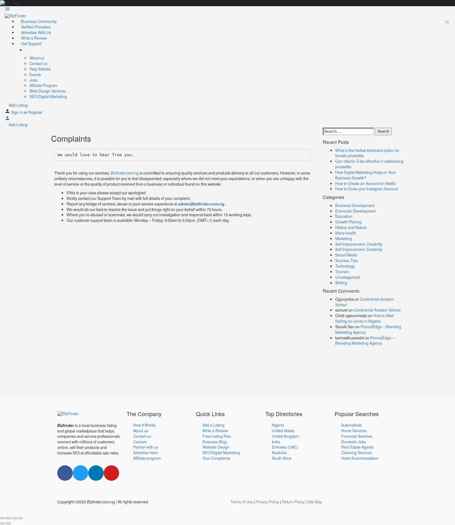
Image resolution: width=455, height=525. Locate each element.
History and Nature (351, 227)
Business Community (38, 21)
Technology (345, 266)
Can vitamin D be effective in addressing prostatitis (369, 164)
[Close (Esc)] (2, 518)
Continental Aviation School (364, 302)
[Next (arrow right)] (8, 523)
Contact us (38, 63)
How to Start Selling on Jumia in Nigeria (364, 318)
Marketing (343, 238)
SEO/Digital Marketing (48, 96)
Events (35, 74)
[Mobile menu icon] (227, 9)
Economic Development (355, 211)
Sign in (17, 112)
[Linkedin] (96, 473)
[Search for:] (348, 131)
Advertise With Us (35, 32)
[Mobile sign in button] (7, 119)
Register (35, 112)
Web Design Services (47, 91)
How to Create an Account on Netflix (365, 183)
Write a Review (33, 38)
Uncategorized (347, 277)
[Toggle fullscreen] (14, 518)
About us (36, 58)
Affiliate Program (43, 85)
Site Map (314, 502)
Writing (341, 283)
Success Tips (346, 260)
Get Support (30, 43)
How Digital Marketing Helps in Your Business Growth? (365, 175)
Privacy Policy (267, 502)
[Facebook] (65, 473)
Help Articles (40, 69)
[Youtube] (111, 473)
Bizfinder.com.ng (125, 173)
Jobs (33, 80)
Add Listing (18, 105)
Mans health (345, 233)
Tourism (342, 271)
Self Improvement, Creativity (358, 244)
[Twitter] (80, 473)
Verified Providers (35, 27)
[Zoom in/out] (20, 518)
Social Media (346, 255)
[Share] (8, 518)
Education (343, 216)
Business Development (354, 205)
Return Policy (293, 502)
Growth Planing (348, 222)
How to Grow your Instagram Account (366, 188)
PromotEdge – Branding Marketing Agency (368, 329)
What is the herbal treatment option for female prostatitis (367, 153)
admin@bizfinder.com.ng (201, 204)
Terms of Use (242, 502)
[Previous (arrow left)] (2, 523)
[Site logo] (15, 15)
